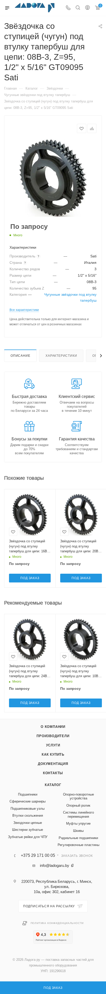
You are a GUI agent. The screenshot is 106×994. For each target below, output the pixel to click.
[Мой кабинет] (87, 8)
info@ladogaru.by (54, 865)
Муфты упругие (78, 823)
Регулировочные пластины (78, 845)
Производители (53, 736)
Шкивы (78, 831)
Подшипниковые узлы (28, 808)
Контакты (53, 773)
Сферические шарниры (28, 801)
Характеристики (61, 356)
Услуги (53, 745)
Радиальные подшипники (78, 838)
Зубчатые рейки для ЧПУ (27, 837)
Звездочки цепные (27, 823)
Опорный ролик (78, 805)
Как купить (53, 754)
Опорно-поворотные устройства (78, 796)
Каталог (53, 785)
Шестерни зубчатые (27, 830)
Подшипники (27, 794)
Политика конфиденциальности (57, 923)
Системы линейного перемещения (78, 814)
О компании (53, 727)
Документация (53, 764)
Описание (20, 356)
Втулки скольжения (27, 815)
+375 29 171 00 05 (38, 855)
